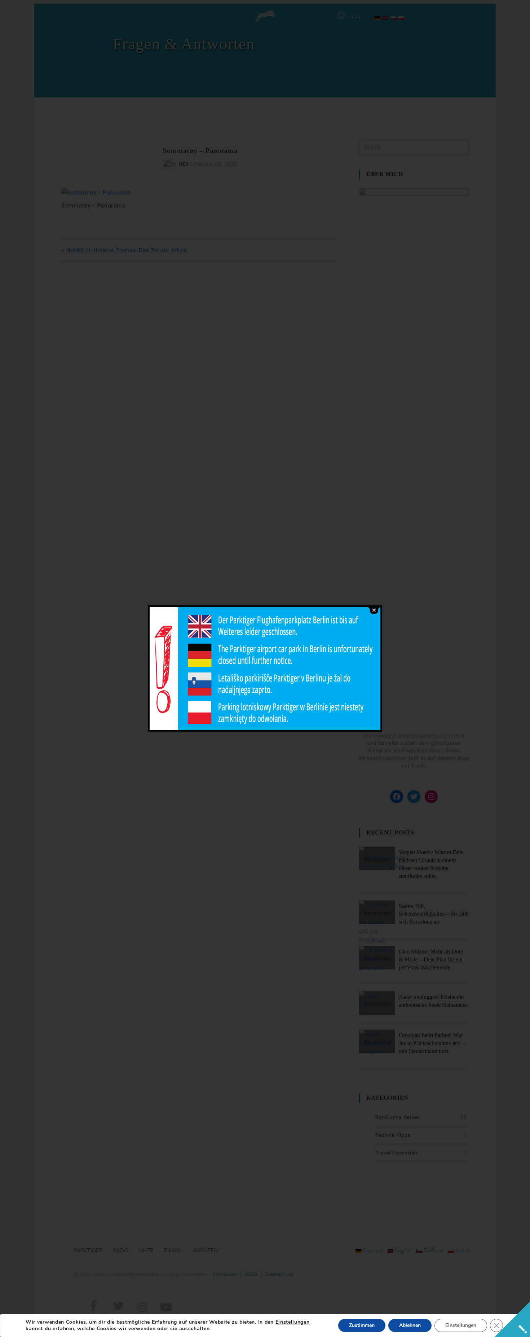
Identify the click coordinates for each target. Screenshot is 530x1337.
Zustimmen (362, 1325)
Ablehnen (410, 1325)
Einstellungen (292, 1322)
